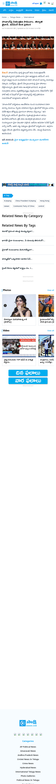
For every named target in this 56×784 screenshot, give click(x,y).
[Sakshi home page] (28, 723)
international (29, 17)
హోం (4, 10)
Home (4, 17)
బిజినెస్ (51, 10)
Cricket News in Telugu (28, 759)
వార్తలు (11, 10)
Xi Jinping (7, 201)
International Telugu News (28, 772)
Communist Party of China (23, 206)
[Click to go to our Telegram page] (36, 734)
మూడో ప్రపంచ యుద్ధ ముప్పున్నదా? (27, 231)
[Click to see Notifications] (52, 3)
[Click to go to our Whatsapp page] (19, 734)
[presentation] (5, 305)
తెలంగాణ (29, 10)
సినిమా (37, 10)
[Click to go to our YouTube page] (32, 734)
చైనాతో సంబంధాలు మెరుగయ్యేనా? (26, 250)
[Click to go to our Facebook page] (15, 734)
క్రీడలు (44, 10)
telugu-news (15, 17)
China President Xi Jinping (25, 201)
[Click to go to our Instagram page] (28, 734)
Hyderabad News (28, 768)
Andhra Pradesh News (28, 755)
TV (49, 4)
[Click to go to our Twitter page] (23, 734)
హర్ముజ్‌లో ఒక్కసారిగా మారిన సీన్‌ (26, 259)
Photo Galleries (28, 776)
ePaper (36, 3)
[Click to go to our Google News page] (41, 734)
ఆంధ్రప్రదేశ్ (19, 10)
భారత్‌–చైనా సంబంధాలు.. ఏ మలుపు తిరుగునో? (26, 240)
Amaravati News (28, 751)
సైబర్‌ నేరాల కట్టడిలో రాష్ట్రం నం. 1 (27, 268)
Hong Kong (44, 201)
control (41, 206)
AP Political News (28, 747)
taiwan (6, 206)
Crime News (28, 763)
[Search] (41, 4)
